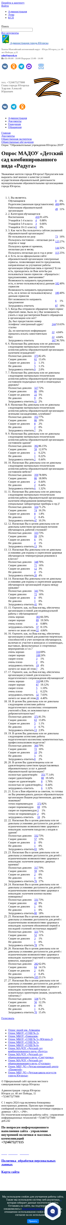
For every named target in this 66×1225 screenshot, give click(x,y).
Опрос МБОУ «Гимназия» (23, 1036)
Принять (33, 1221)
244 (54, 324)
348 (36, 561)
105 (36, 977)
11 (35, 401)
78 (35, 945)
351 (43, 774)
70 (35, 1012)
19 (37, 665)
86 (35, 391)
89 (37, 620)
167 (54, 340)
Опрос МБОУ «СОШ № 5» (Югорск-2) (30, 1039)
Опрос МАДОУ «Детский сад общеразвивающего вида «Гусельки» (29, 1062)
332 (36, 835)
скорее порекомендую (21, 807)
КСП (11, 17)
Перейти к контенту (13, 2)
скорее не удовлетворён (22, 781)
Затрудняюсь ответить (21, 305)
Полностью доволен (20, 356)
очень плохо (15, 623)
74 (35, 510)
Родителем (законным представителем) (30, 204)
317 (36, 867)
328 (36, 998)
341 (36, 590)
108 (38, 655)
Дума (11, 14)
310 (38, 681)
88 (42, 778)
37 (37, 627)
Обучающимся (16, 200)
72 (35, 594)
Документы (14, 121)
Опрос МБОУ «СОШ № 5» (23, 1042)
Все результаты (10, 33)
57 (35, 839)
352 (36, 417)
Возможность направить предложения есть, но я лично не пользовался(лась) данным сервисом (30, 292)
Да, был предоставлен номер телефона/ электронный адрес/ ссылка (25, 324)
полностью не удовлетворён (24, 784)
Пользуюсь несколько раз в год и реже (30, 252)
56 (35, 1002)
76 (35, 881)
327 (36, 388)
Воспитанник (16, 217)
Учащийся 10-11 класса (21, 227)
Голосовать (7, 1018)
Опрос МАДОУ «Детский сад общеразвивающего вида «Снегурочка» (31, 1056)
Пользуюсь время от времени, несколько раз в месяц (25, 248)
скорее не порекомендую (22, 810)
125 (57, 241)
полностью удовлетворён (22, 774)
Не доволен (15, 366)
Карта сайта (10, 1172)
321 (36, 931)
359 (36, 475)
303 (38, 616)
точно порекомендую (20, 803)
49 (56, 209)
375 (36, 356)
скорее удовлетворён (20, 778)
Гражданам (14, 124)
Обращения (14, 127)
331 (36, 899)
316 (38, 652)
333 (36, 533)
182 (57, 283)
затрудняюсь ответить (21, 627)
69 (38, 807)
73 (56, 236)
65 (35, 849)
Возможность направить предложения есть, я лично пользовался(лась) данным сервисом (31, 283)
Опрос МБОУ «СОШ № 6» (23, 1045)
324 (36, 507)
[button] (53, 1211)
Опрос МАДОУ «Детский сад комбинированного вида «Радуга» (28, 1050)
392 (36, 446)
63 (35, 720)
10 (35, 752)
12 (35, 568)
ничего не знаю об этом (22, 630)
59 (35, 449)
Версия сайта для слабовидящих (20, 23)
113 (57, 252)
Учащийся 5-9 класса (20, 223)
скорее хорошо (16, 620)
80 (35, 913)
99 (35, 536)
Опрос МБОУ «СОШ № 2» (23, 1033)
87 (56, 305)
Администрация (17, 11)
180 (57, 292)
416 (37, 217)
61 (35, 359)
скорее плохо (15, 658)
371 (36, 716)
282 (36, 963)
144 (57, 247)
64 (35, 967)
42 (35, 903)
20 (35, 575)
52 (35, 935)
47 (35, 520)
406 (57, 204)
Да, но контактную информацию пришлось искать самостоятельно (27, 332)
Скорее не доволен (19, 362)
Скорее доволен (17, 359)
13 (35, 546)
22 (53, 332)
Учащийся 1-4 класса (20, 220)
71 (35, 565)
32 (37, 694)
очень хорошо (16, 616)
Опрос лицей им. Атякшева (24, 1030)
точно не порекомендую (22, 813)
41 (35, 604)
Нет (10, 337)
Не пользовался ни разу (22, 236)
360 (36, 745)
